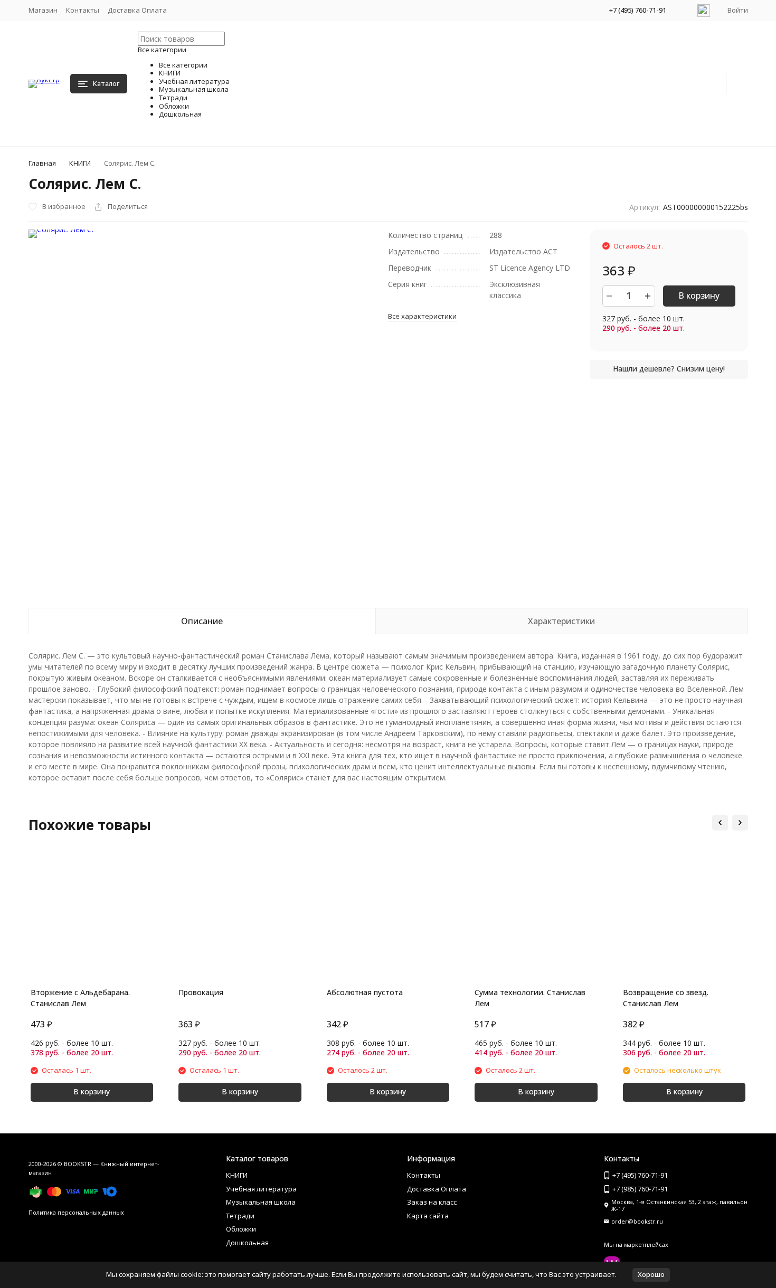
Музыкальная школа (261, 1202)
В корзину (699, 295)
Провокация (200, 992)
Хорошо (651, 1274)
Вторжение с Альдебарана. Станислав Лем (80, 997)
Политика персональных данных (76, 1212)
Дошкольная (247, 1242)
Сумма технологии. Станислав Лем (530, 997)
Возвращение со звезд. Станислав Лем (665, 997)
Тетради (240, 1215)
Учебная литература (261, 1189)
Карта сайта (428, 1215)
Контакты (82, 10)
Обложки (241, 1229)
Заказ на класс (432, 1202)
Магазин (43, 10)
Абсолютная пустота (365, 992)
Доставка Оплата (137, 10)
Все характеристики (422, 316)
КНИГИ (80, 163)
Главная (42, 163)
